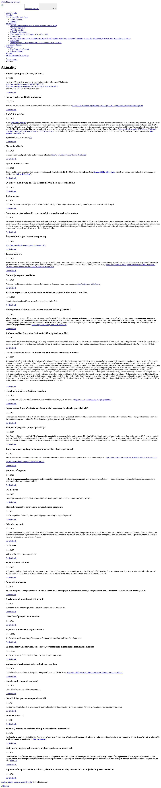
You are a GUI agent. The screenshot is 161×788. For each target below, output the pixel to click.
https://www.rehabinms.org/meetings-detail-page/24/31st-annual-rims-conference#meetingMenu (107, 106)
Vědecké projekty (17, 30)
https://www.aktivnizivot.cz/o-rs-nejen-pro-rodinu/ (92, 400)
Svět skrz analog (16, 51)
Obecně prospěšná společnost (17, 17)
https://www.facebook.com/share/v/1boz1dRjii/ (68, 155)
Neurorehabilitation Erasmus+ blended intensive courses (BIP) (33, 26)
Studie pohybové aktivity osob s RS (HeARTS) (49, 325)
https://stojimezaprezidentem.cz (88, 284)
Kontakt (9, 53)
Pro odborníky (11, 24)
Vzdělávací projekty (17, 28)
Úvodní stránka (11, 13)
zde (30, 138)
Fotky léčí (9, 47)
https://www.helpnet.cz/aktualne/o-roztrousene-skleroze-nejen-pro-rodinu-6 (94, 672)
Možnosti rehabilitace (14, 45)
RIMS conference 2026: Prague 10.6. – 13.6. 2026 (29, 34)
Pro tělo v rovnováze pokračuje (17, 55)
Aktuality (9, 15)
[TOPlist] (5, 786)
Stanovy (13, 21)
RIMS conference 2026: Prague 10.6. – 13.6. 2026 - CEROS (31, 131)
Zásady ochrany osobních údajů (20, 782)
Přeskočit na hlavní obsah (10, 2)
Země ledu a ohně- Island (19, 49)
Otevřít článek (11, 92)
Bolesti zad (14, 41)
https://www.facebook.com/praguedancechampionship (26, 245)
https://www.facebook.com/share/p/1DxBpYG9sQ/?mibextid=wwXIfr (32, 86)
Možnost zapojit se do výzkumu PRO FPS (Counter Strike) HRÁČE (36, 43)
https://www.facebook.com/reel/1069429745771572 (25, 84)
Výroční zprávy (16, 19)
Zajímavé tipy (15, 36)
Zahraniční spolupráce (18, 32)
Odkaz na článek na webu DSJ (129, 129)
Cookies (4, 782)
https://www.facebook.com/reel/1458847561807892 (25, 462)
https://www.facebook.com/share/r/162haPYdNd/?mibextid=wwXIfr (131, 457)
